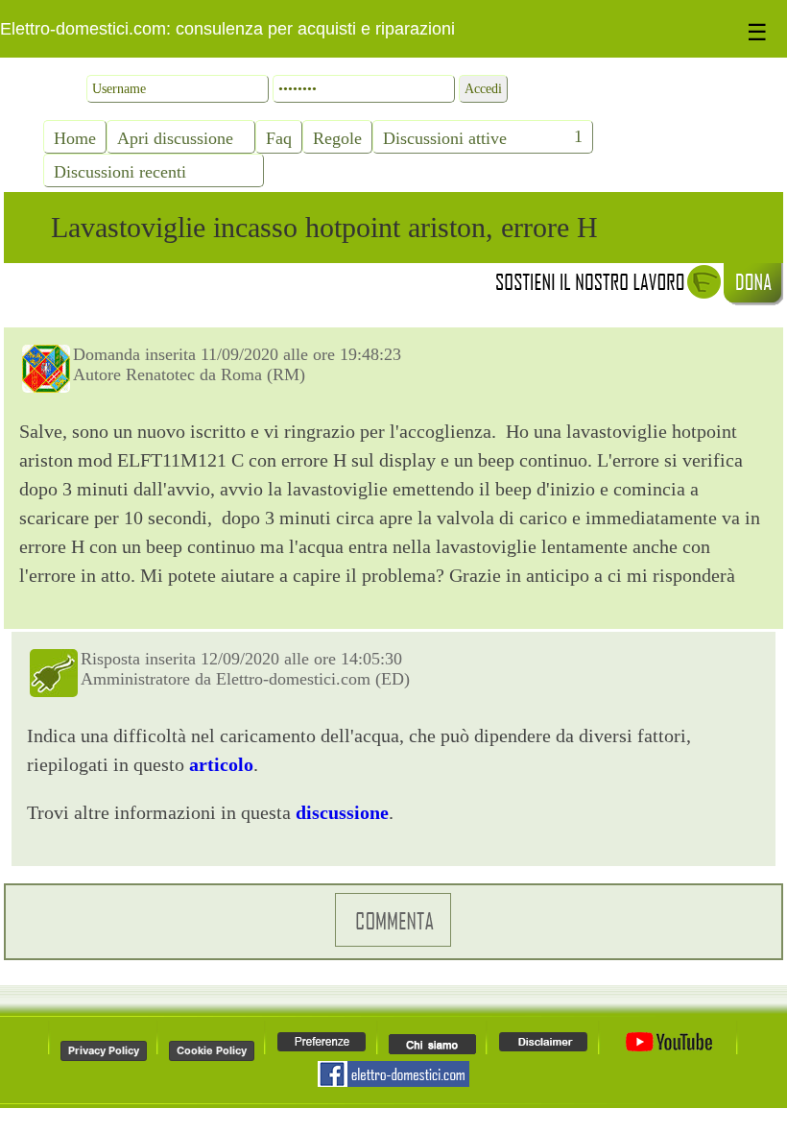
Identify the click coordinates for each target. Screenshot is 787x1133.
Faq (279, 138)
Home (75, 138)
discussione (342, 812)
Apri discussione (175, 138)
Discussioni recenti (120, 171)
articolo (221, 764)
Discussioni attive (445, 138)
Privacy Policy (103, 1050)
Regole (337, 138)
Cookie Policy (212, 1050)
